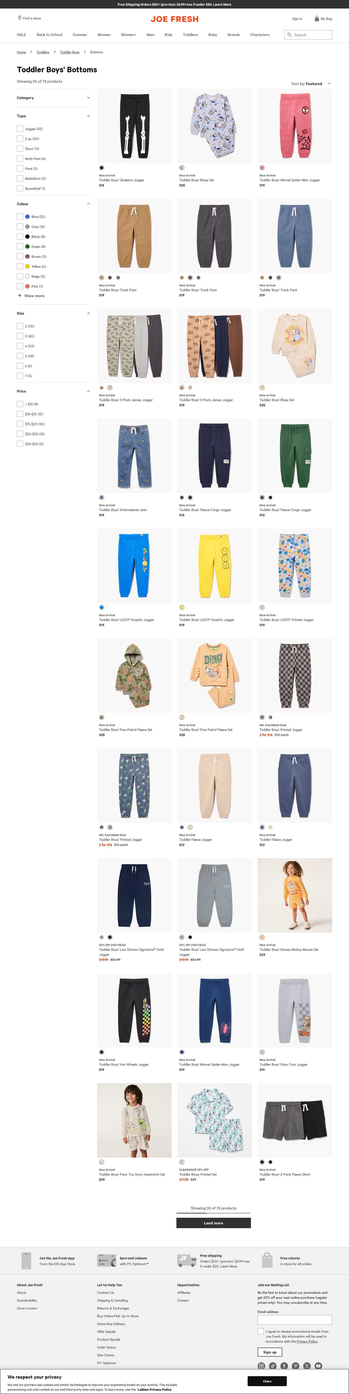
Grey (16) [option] (38, 226)
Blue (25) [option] (38, 216)
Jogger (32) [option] (34, 128)
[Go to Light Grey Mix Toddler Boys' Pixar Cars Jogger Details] (295, 1010)
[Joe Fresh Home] (174, 19)
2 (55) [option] (29, 326)
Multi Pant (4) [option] (35, 158)
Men (150, 34)
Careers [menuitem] (183, 1300)
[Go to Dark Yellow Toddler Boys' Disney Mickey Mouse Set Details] (295, 895)
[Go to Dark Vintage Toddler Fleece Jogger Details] (295, 785)
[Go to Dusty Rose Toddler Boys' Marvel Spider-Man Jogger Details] (295, 126)
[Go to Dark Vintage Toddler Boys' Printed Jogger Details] (134, 785)
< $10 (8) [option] (31, 404)
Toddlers (190, 34)
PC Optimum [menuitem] (106, 1362)
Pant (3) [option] (31, 168)
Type (21, 115)
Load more (213, 1223)
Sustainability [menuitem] (27, 1300)
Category (25, 97)
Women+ (128, 34)
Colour (22, 203)
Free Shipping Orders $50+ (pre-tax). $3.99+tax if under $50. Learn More (174, 4)
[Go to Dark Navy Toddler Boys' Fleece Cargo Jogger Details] (214, 456)
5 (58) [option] (29, 355)
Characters (259, 34)
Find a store (32, 18)
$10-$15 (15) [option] (34, 414)
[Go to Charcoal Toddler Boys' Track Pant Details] (214, 236)
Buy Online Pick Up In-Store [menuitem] (117, 1315)
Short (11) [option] (32, 148)
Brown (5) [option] (39, 256)
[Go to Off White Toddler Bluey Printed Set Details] (214, 1120)
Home (21, 52)
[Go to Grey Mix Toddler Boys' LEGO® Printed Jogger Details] (295, 566)
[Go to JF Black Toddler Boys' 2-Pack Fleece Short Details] (295, 1120)
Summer (80, 34)
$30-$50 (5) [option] (34, 443)
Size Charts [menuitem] (105, 1355)
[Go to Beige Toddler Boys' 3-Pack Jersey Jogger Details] (214, 346)
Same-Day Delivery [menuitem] (111, 1323)
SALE (21, 34)
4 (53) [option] (29, 346)
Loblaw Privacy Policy (155, 1389)
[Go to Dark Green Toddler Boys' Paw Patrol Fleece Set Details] (134, 675)
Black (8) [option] (38, 236)
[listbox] (54, 158)
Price (21, 391)
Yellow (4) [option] (39, 266)
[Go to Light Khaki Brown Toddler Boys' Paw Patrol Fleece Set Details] (214, 675)
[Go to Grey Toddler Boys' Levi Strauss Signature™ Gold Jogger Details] (214, 895)
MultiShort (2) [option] (35, 178)
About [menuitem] (21, 1292)
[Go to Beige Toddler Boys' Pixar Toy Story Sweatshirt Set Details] (134, 1120)
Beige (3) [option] (38, 276)
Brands (234, 34)
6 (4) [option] (28, 365)
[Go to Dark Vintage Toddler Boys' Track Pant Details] (295, 236)
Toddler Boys (70, 52)
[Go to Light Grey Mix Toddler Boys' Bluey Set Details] (214, 126)
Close (267, 1381)
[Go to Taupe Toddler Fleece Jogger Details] (214, 785)
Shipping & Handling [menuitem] (112, 1300)
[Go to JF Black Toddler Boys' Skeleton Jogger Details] (134, 126)
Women (104, 34)
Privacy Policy (307, 1341)
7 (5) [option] (28, 375)
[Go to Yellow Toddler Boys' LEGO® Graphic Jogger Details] (214, 566)
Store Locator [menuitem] (27, 1308)
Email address (268, 1311)
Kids (168, 34)
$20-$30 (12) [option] (35, 433)
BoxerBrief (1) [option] (35, 188)
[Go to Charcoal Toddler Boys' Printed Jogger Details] (295, 675)
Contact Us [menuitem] (105, 1292)
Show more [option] (34, 295)
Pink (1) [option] (37, 286)
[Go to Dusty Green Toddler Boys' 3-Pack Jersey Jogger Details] (134, 346)
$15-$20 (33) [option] (34, 423)
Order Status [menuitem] (106, 1347)
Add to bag (134, 156)
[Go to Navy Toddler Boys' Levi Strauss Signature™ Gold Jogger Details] (134, 895)
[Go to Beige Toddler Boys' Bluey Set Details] (295, 346)
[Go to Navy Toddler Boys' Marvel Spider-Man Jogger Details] (214, 1010)
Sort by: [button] (307, 83)
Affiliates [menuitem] (183, 1292)
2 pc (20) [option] (32, 138)
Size (20, 313)
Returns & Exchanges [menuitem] (113, 1308)
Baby (212, 34)
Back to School (49, 34)
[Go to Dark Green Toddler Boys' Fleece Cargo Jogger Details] (295, 456)
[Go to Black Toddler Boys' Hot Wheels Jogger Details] (134, 1010)
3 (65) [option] (29, 336)
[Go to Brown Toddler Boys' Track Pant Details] (134, 236)
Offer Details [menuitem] (106, 1331)
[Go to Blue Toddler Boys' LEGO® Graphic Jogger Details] (134, 566)
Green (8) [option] (39, 246)
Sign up (270, 1352)
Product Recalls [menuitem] (108, 1339)
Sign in (297, 18)
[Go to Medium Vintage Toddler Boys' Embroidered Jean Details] (134, 456)
